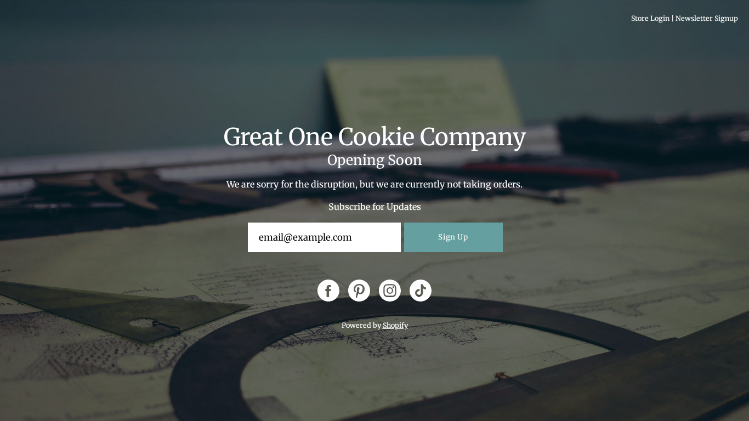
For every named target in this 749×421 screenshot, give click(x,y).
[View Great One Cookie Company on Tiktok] (421, 290)
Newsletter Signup (707, 18)
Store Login (650, 18)
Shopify (395, 325)
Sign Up (453, 237)
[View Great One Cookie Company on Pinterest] (359, 290)
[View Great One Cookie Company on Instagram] (390, 290)
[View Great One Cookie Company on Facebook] (328, 290)
